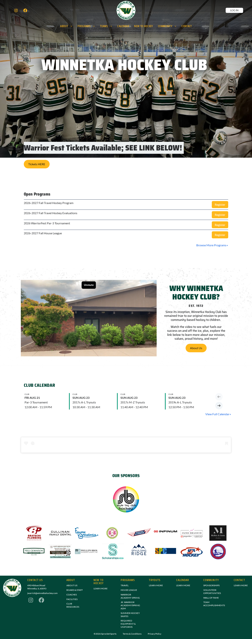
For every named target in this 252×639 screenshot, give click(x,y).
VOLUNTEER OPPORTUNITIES (212, 592)
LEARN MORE (101, 588)
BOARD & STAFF (74, 590)
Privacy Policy (154, 634)
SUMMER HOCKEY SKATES (130, 615)
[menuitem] (66, 26)
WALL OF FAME (211, 597)
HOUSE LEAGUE (129, 590)
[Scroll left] (219, 396)
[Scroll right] (219, 405)
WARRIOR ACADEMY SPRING (130, 596)
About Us (196, 348)
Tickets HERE (36, 164)
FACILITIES (71, 599)
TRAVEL (125, 585)
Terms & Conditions (132, 634)
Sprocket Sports (108, 634)
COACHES (71, 594)
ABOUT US (71, 585)
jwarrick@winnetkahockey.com (42, 593)
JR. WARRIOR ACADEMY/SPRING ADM (130, 605)
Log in (234, 10)
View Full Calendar (217, 414)
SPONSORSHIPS (211, 585)
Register (220, 204)
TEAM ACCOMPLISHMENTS (214, 604)
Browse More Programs (211, 245)
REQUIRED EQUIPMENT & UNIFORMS (128, 623)
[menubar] (126, 26)
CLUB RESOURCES (72, 605)
